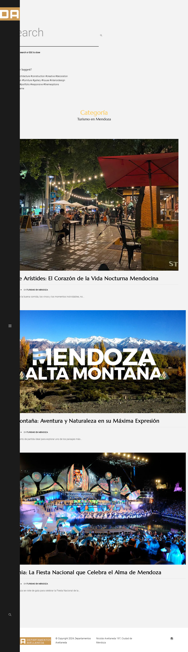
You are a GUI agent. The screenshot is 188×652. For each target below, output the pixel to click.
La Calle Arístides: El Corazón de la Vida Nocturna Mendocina (80, 278)
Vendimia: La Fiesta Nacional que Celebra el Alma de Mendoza (81, 572)
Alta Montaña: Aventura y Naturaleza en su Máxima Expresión (80, 420)
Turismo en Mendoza (37, 290)
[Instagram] (171, 638)
